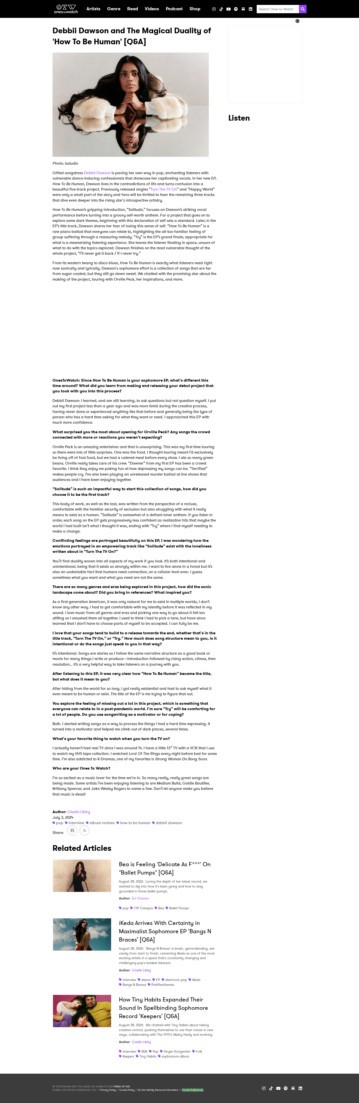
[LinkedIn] (250, 9)
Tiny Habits (147, 1056)
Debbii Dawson (97, 173)
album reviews (102, 823)
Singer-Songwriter (177, 1051)
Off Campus (143, 908)
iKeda (196, 979)
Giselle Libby (79, 812)
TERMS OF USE (122, 1086)
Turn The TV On (164, 189)
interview (76, 823)
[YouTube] (228, 9)
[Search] (302, 9)
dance (146, 979)
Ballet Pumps (179, 908)
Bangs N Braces (134, 984)
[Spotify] (236, 9)
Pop (155, 1051)
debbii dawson (169, 823)
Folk (199, 1051)
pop (59, 823)
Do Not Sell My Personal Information (158, 1090)
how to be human (135, 823)
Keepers (128, 1056)
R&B (144, 1051)
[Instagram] (214, 9)
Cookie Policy (127, 1090)
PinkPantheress (162, 984)
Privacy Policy (108, 1090)
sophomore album (175, 1056)
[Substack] (243, 9)
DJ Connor (140, 898)
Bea (161, 908)
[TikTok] (221, 9)
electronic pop (176, 979)
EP (158, 979)
